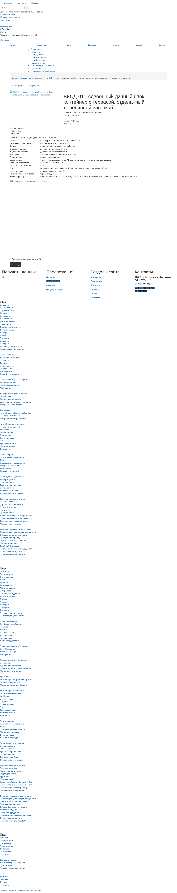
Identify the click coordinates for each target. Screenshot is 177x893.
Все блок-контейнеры (10, 357)
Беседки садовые (8, 501)
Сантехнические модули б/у (13, 521)
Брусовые (5, 315)
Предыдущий (17, 85)
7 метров (4, 343)
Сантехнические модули (12, 457)
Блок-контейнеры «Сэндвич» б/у (16, 515)
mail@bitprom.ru (7, 20)
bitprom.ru (141, 291)
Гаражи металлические (11, 504)
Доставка (95, 285)
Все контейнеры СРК (10, 415)
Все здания (5, 396)
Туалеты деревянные (10, 485)
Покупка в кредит (54, 289)
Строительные (7, 310)
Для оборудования (9, 374)
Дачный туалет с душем (11, 493)
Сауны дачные (7, 487)
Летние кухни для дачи (11, 346)
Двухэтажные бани (9, 490)
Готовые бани (7, 482)
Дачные (3, 313)
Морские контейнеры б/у (12, 523)
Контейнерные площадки (12, 424)
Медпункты (5, 387)
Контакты (95, 297)
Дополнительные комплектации (15, 529)
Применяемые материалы (12, 868)
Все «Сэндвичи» (8, 382)
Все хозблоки (6, 432)
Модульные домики (9, 465)
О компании (96, 276)
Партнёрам (53, 281)
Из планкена (6, 368)
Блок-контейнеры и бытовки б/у (16, 518)
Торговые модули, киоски (13, 498)
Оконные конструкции (11, 551)
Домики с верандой (9, 471)
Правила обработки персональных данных (21, 890)
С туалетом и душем (10, 327)
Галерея (95, 289)
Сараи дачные (7, 437)
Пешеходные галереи (10, 426)
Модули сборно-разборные (13, 418)
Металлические (7, 321)
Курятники (5, 509)
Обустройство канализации (13, 534)
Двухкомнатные (7, 329)
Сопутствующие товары (12, 349)
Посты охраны (7, 454)
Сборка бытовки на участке (13, 540)
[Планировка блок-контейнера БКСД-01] (45, 215)
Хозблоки (4, 429)
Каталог (4, 837)
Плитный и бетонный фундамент (16, 548)
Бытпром (16, 77)
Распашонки (6, 371)
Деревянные (6, 318)
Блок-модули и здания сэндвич (15, 401)
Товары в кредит (8, 859)
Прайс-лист (96, 281)
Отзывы (95, 293)
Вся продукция (7, 479)
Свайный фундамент (10, 545)
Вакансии (51, 285)
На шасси (4, 360)
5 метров (4, 338)
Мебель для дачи (8, 543)
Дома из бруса (7, 468)
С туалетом (5, 435)
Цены (2, 873)
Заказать (67, 123)
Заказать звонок (7, 25)
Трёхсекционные (8, 443)
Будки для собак (8, 507)
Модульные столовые (11, 404)
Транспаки (5, 410)
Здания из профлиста (10, 399)
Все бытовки (6, 307)
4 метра (3, 335)
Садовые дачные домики (31, 77)
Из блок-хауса (7, 365)
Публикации (6, 865)
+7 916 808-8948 (7, 14)
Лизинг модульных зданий (13, 862)
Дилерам (50, 276)
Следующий (33, 85)
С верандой (5, 324)
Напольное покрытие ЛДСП (13, 554)
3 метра (3, 332)
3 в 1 (2, 440)
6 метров (4, 340)
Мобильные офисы (9, 385)
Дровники (5, 448)
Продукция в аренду (10, 537)
